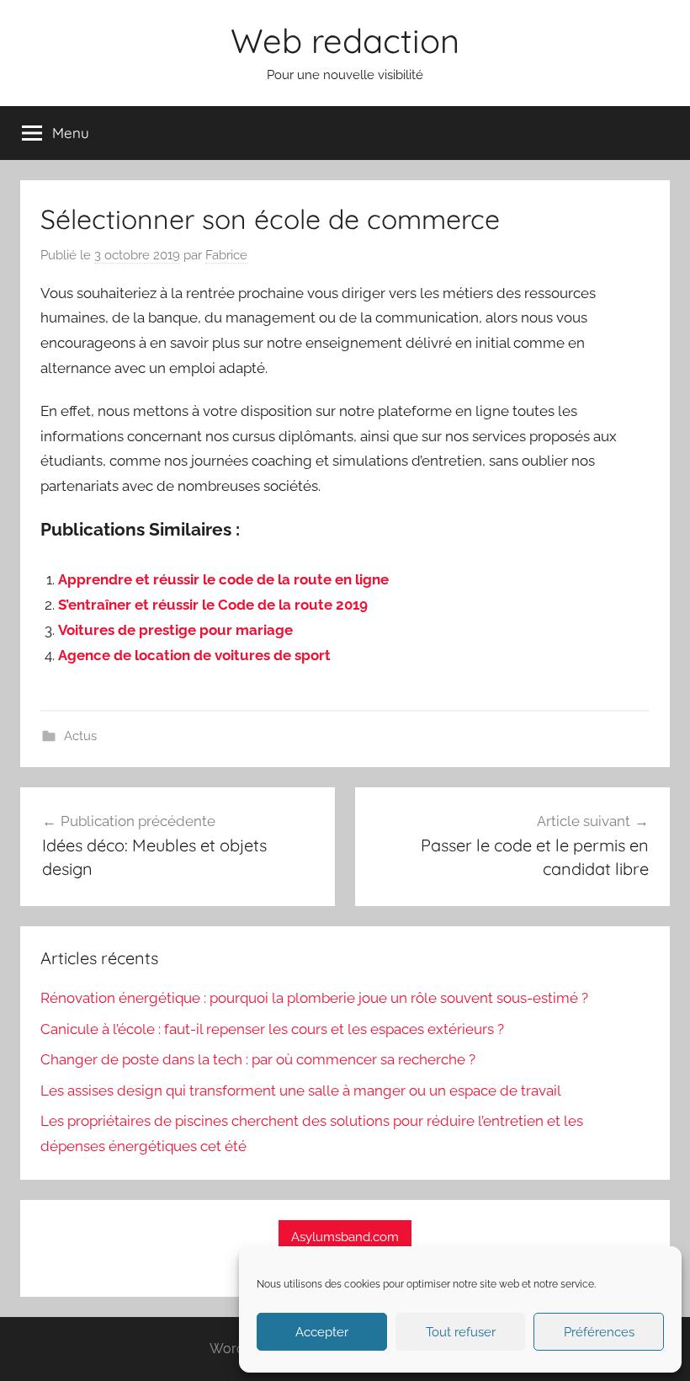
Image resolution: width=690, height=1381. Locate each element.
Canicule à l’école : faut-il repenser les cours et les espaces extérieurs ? (272, 1029)
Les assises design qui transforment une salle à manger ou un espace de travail (300, 1090)
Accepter (321, 1332)
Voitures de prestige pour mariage (175, 629)
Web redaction (345, 40)
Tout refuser (461, 1332)
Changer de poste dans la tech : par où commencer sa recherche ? (257, 1059)
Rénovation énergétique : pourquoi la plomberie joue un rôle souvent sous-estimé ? (314, 997)
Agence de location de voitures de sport (194, 655)
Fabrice (226, 255)
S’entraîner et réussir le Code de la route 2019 (213, 604)
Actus (80, 736)
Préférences (599, 1332)
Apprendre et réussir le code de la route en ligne (223, 579)
